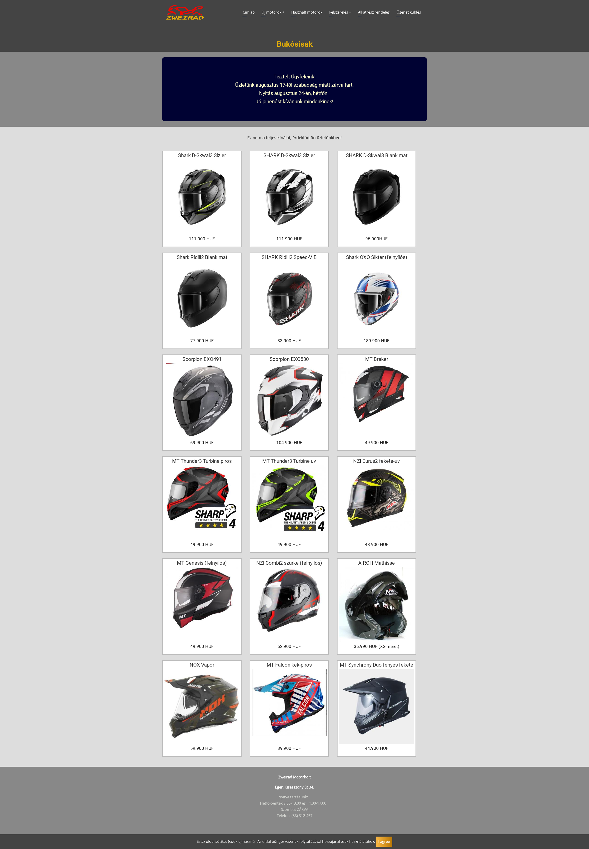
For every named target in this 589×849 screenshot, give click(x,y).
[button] (202, 198)
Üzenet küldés (409, 12)
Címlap (249, 12)
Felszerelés (340, 12)
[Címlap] (185, 11)
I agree (384, 841)
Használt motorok (306, 12)
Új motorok (273, 12)
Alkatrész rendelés (374, 12)
